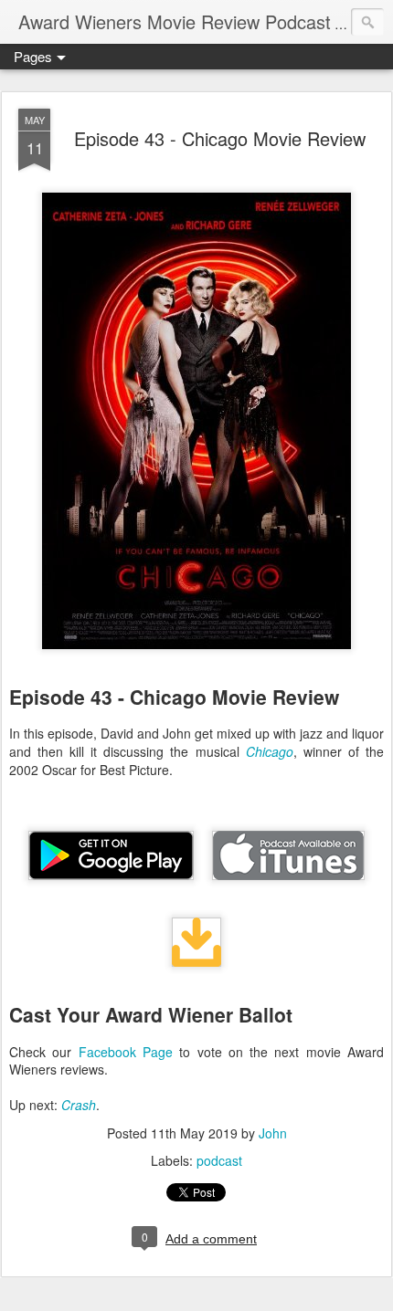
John (273, 1133)
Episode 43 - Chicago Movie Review (220, 138)
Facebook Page (126, 1052)
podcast (219, 1160)
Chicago (269, 751)
